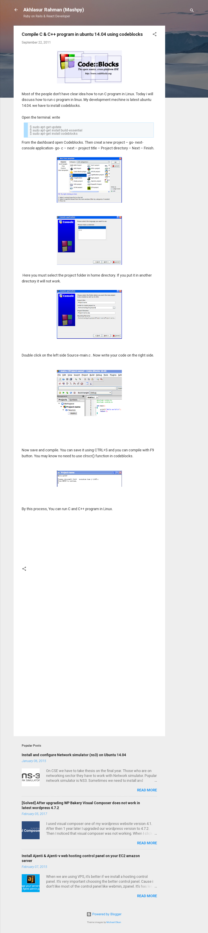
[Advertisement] (181, 87)
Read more (147, 790)
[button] (154, 35)
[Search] (192, 11)
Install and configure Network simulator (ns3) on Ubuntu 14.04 (74, 755)
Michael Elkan (113, 922)
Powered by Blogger (106, 914)
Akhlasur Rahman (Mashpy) (53, 10)
